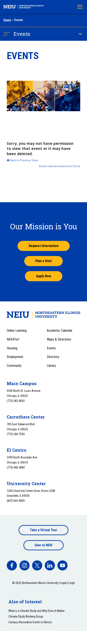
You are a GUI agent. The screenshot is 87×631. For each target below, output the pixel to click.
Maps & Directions (59, 339)
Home (7, 20)
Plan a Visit (43, 261)
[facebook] (12, 565)
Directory (53, 357)
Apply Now (43, 276)
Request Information (43, 246)
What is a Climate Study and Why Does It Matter (36, 611)
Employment (15, 357)
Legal (63, 583)
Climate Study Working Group (25, 616)
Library (51, 366)
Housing (12, 348)
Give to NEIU (43, 545)
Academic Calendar (59, 331)
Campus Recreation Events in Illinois (30, 622)
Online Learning (17, 331)
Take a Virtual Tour (43, 530)
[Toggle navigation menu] (80, 7)
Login (71, 583)
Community (14, 366)
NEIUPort (13, 339)
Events (22, 33)
